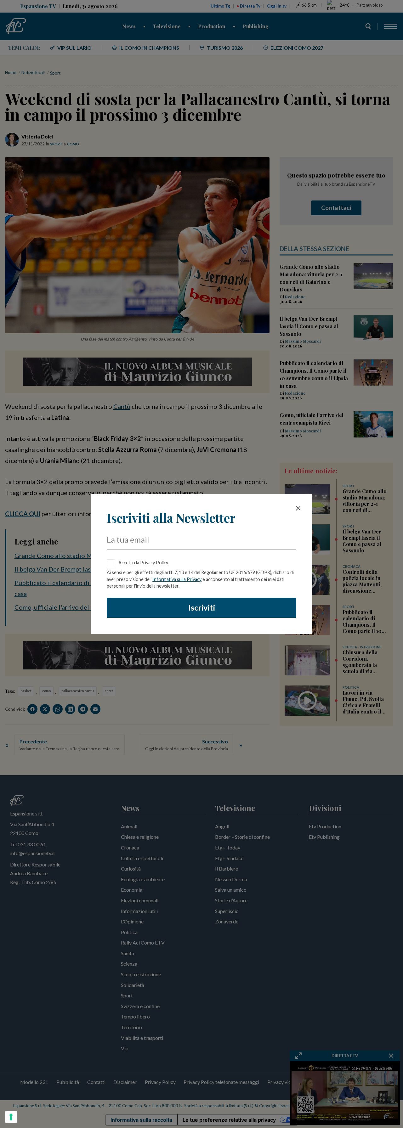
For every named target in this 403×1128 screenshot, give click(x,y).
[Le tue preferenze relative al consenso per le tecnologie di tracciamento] (11, 1117)
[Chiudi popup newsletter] (298, 508)
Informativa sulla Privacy (177, 579)
